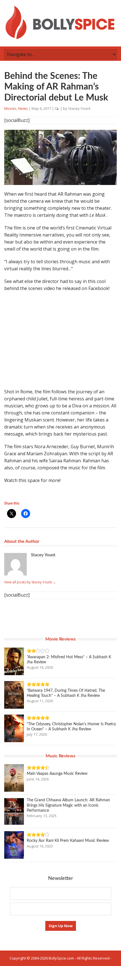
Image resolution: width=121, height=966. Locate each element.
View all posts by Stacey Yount (30, 582)
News (23, 108)
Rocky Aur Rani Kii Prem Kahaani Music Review (68, 841)
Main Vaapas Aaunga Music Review (57, 774)
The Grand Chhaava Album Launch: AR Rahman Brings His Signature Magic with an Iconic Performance (68, 805)
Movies (10, 108)
